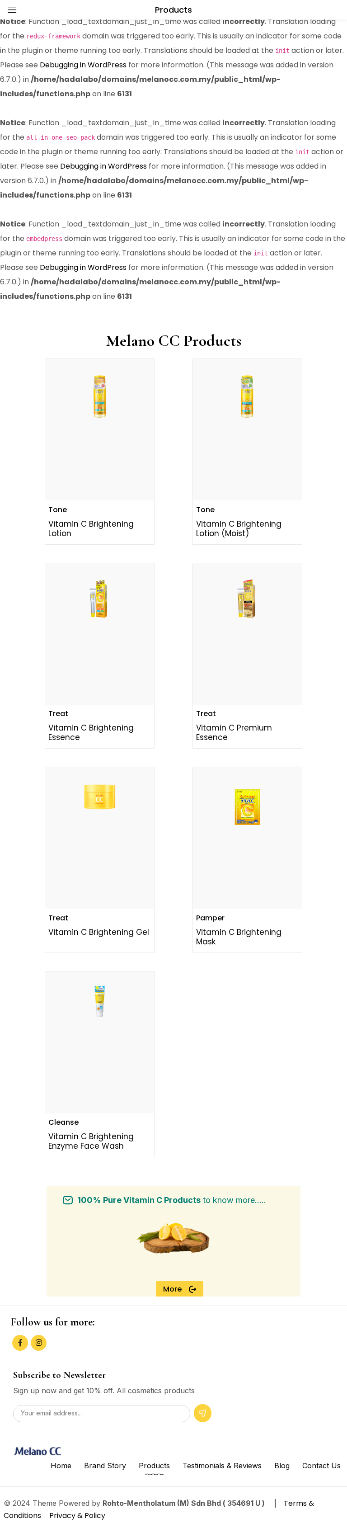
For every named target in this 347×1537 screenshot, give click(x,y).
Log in (113, 132)
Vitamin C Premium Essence (234, 732)
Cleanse (63, 1122)
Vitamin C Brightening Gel (98, 932)
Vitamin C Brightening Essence (91, 732)
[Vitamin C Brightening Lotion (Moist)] (247, 395)
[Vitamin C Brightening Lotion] (100, 395)
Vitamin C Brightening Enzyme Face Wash (91, 1141)
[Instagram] (39, 1343)
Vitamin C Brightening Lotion (91, 529)
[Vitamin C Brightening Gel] (100, 797)
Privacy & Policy (76, 1515)
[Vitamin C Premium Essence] (247, 600)
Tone (57, 509)
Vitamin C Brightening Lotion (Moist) (238, 529)
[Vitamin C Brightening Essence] (100, 600)
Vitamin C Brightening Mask (238, 937)
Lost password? (175, 106)
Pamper (210, 918)
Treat (58, 713)
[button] (179, 1289)
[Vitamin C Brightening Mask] (247, 807)
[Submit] (202, 1413)
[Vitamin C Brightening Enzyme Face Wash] (100, 1001)
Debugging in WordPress (83, 65)
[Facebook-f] (20, 1343)
